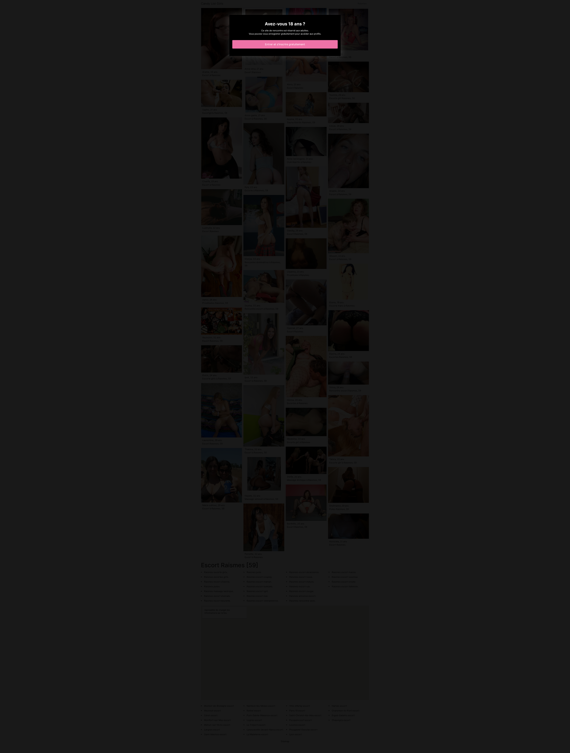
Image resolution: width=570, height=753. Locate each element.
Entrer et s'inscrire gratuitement (285, 44)
